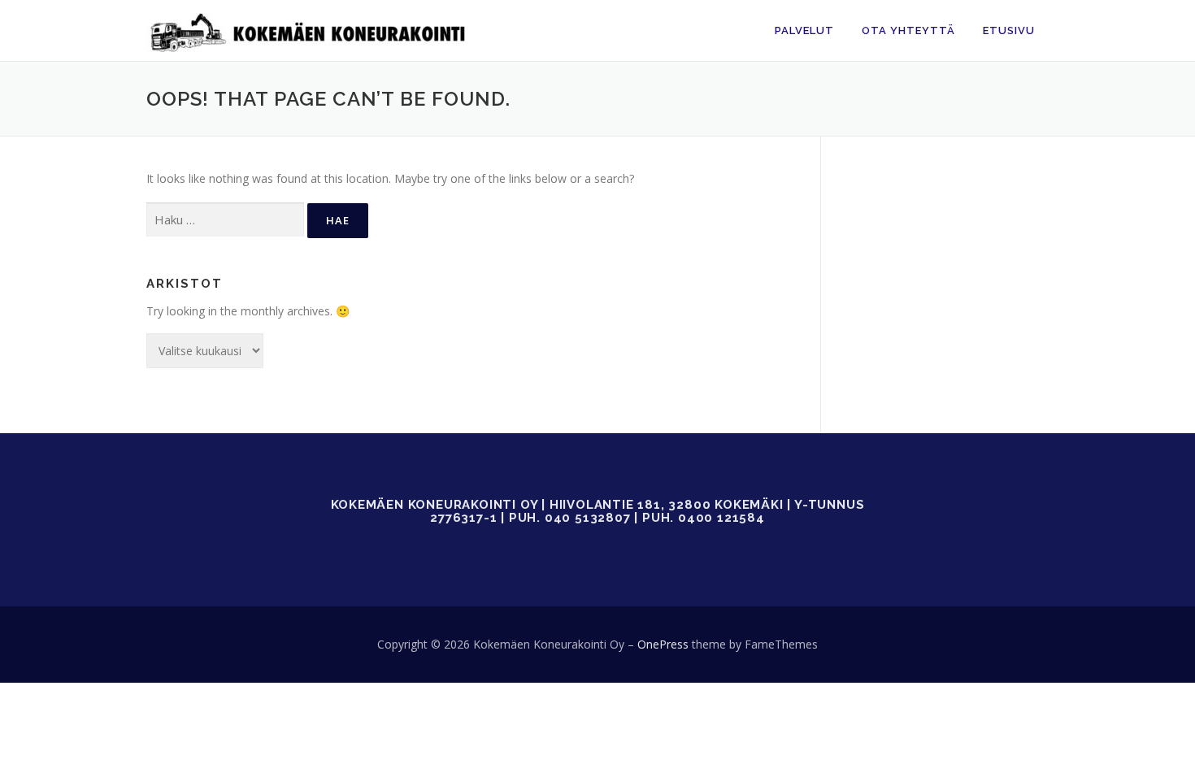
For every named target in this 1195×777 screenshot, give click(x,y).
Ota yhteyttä (908, 30)
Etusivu (1009, 30)
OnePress (663, 644)
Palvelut (804, 30)
